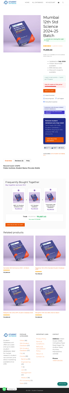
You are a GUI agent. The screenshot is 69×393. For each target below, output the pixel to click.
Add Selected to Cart (15, 224)
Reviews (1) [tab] (19, 161)
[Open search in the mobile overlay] (63, 2)
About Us (39, 354)
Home (27, 2)
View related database (52, 139)
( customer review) (56, 46)
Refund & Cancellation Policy (40, 349)
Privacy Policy (41, 339)
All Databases (37, 2)
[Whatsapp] (4, 389)
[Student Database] (9, 2)
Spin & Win (62, 384)
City (48, 54)
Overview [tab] (8, 161)
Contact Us (40, 356)
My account (50, 2)
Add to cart (49, 90)
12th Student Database (58, 153)
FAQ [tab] (28, 161)
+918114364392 (58, 360)
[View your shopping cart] (59, 2)
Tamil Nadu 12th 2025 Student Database (53, 112)
